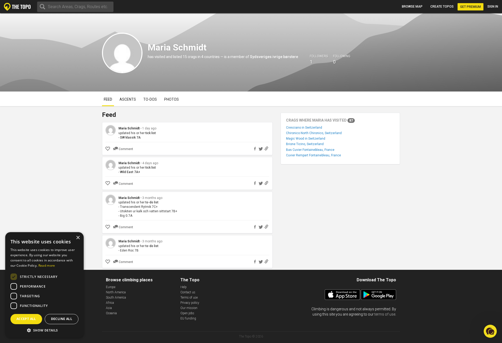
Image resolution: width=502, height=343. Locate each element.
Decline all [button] (61, 319)
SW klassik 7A (130, 137)
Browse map (412, 6)
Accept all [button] (26, 319)
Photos (171, 99)
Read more (46, 265)
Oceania (111, 313)
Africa (110, 303)
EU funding (188, 318)
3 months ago (152, 198)
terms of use (384, 314)
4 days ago (150, 163)
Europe (110, 287)
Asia (109, 308)
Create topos (442, 6)
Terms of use (189, 297)
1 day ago (149, 128)
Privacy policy (189, 303)
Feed (108, 99)
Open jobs (187, 313)
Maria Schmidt (129, 128)
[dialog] (44, 285)
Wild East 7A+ (130, 172)
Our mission (188, 308)
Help (183, 287)
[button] (44, 330)
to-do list (151, 202)
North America (116, 292)
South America (116, 297)
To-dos (150, 99)
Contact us (187, 292)
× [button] (78, 238)
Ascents (127, 99)
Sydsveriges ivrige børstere (274, 57)
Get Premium (470, 7)
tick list (150, 133)
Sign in (492, 6)
